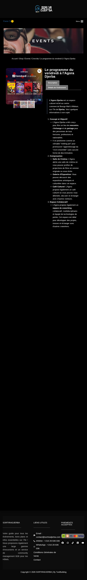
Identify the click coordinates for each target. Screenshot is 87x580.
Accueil (15, 59)
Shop (21, 59)
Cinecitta (35, 59)
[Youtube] (83, 543)
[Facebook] (62, 543)
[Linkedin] (77, 543)
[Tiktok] (72, 543)
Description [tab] (52, 83)
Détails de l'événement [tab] (57, 87)
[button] (39, 71)
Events (27, 59)
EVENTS (43, 41)
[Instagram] (67, 543)
